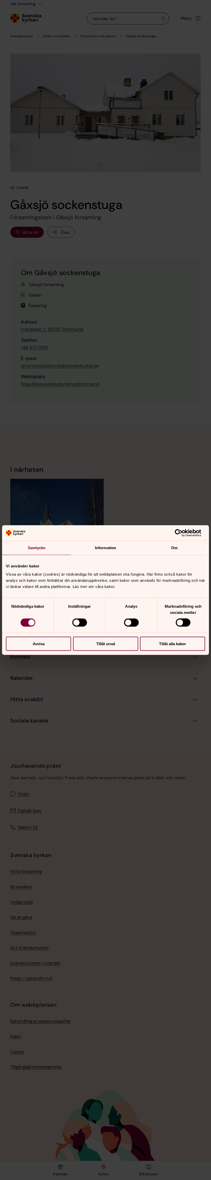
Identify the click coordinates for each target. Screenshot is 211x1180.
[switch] (79, 622)
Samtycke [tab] (37, 548)
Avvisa (39, 643)
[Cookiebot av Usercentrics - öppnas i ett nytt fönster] (182, 533)
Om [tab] (174, 548)
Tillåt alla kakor (172, 643)
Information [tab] (105, 548)
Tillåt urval (105, 643)
